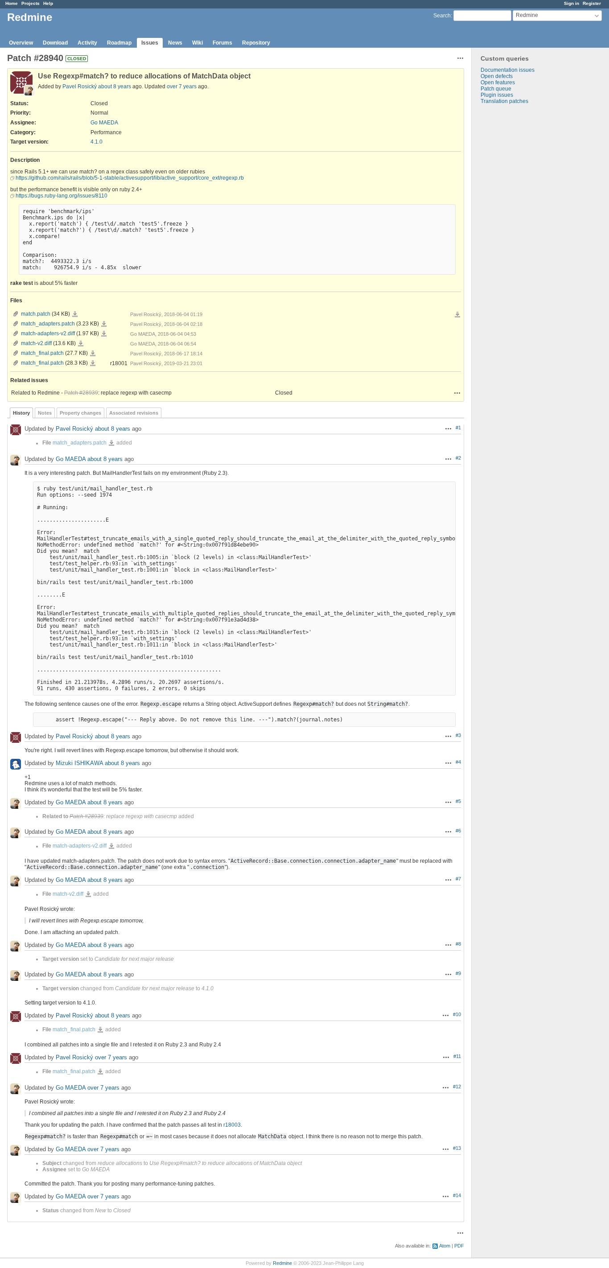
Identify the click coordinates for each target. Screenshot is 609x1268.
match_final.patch (42, 353)
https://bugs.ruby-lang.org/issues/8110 (61, 196)
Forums (222, 43)
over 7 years (182, 86)
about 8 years (114, 86)
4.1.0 (97, 142)
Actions (457, 392)
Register (592, 3)
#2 (458, 458)
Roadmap (119, 43)
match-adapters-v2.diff (48, 333)
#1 (458, 427)
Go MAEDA (104, 122)
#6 (458, 830)
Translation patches (504, 101)
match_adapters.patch (48, 324)
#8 (458, 944)
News (175, 43)
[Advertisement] (516, 244)
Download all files (457, 314)
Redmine (282, 1263)
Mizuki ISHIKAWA (79, 763)
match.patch (35, 314)
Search (442, 15)
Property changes (80, 413)
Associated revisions (133, 413)
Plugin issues (497, 95)
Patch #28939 (81, 393)
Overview (21, 43)
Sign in (571, 3)
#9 (458, 973)
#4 (458, 762)
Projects (30, 3)
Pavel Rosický (79, 86)
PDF (459, 1245)
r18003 (232, 1125)
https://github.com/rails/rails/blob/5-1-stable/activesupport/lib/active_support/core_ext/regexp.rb (130, 178)
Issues (149, 43)
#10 (457, 1014)
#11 (457, 1056)
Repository (256, 43)
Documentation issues (508, 70)
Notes (45, 413)
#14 (457, 1195)
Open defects (497, 76)
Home (11, 3)
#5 (458, 801)
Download (55, 43)
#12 (457, 1086)
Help (48, 3)
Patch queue (496, 89)
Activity (87, 43)
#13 (457, 1148)
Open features (498, 82)
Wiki (197, 43)
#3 (458, 735)
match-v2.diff (36, 343)
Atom (444, 1245)
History (21, 413)
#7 (458, 878)
